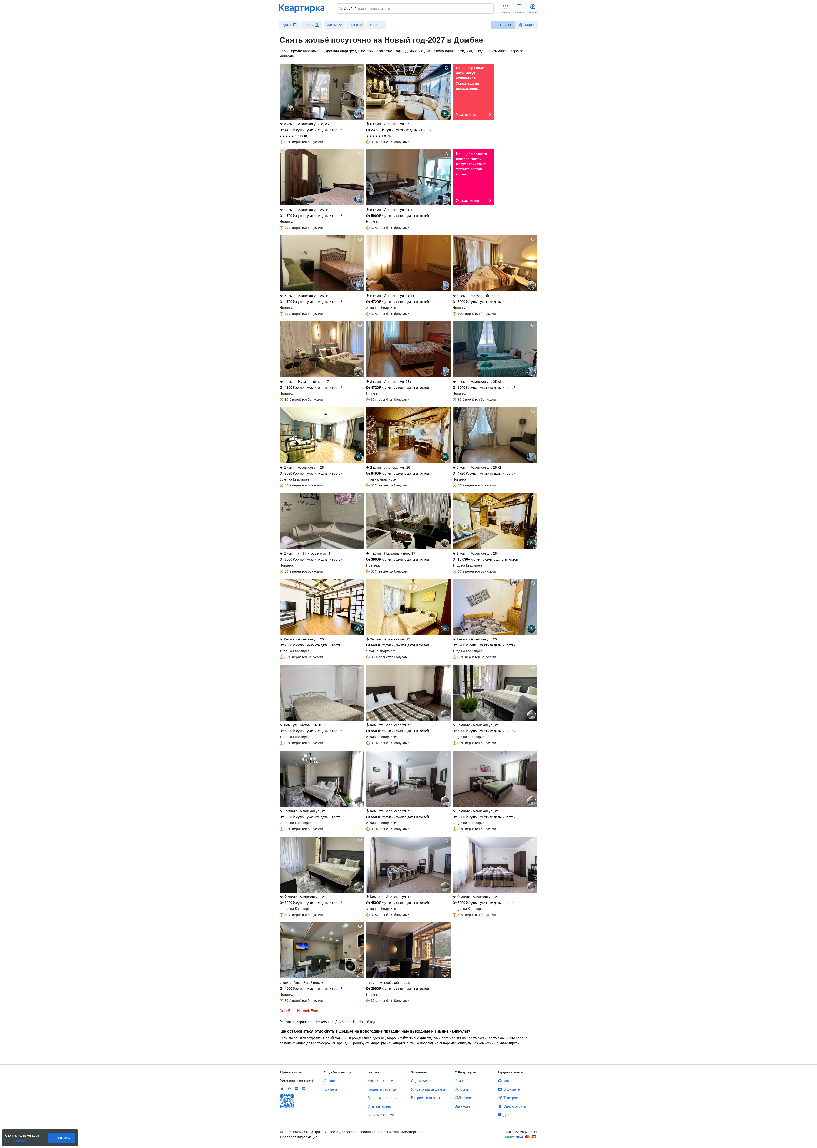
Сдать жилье (421, 1080)
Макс (507, 1080)
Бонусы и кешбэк (380, 1114)
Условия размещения (428, 1089)
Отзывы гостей (379, 1106)
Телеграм (510, 1097)
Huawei (297, 1088)
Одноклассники (515, 1106)
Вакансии (462, 1106)
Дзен (507, 1114)
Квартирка (304, 8)
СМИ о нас (463, 1097)
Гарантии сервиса (381, 1089)
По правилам (15, 1138)
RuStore (304, 1088)
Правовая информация (298, 1136)
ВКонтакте (511, 1089)
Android (289, 1088)
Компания (462, 1080)
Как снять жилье (380, 1080)
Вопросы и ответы (381, 1097)
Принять (61, 1138)
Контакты (331, 1089)
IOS (282, 1088)
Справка (330, 1080)
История (461, 1089)
